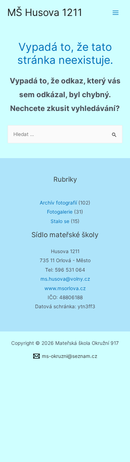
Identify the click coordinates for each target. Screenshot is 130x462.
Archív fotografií (58, 203)
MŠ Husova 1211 (44, 12)
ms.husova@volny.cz (65, 279)
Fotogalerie (60, 212)
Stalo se (60, 221)
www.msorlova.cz (65, 288)
